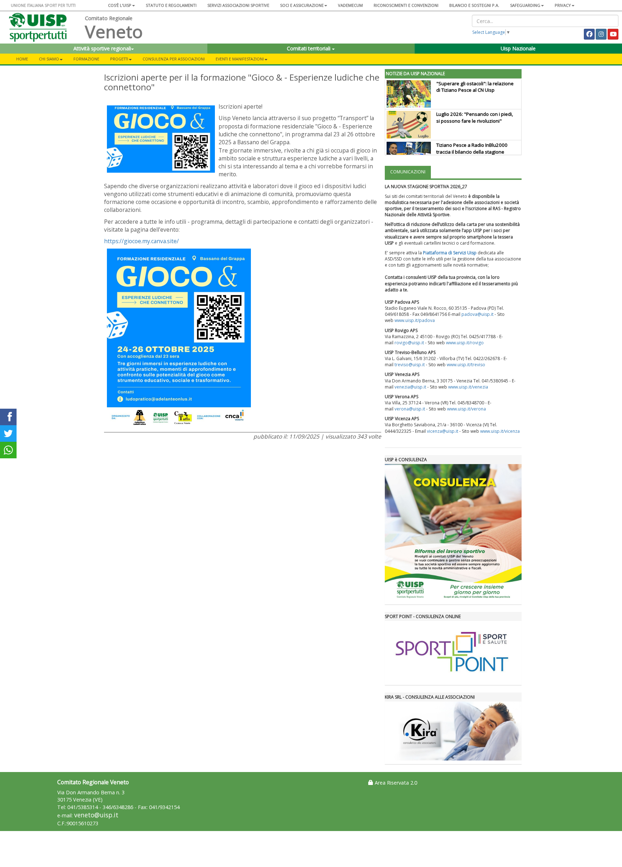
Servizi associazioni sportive (238, 5)
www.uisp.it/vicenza (500, 431)
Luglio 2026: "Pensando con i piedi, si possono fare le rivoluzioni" (474, 117)
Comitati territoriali (309, 48)
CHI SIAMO (49, 59)
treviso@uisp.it (410, 365)
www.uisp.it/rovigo (465, 343)
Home (22, 59)
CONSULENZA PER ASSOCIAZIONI (174, 59)
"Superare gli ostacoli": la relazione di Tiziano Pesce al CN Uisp (475, 87)
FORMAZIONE (86, 59)
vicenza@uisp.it (442, 431)
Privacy (563, 5)
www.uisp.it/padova (415, 320)
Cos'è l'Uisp (119, 5)
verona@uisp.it (410, 409)
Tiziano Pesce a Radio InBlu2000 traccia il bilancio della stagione (472, 148)
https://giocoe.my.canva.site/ (141, 241)
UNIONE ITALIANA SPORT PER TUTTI (43, 5)
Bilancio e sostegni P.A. (474, 5)
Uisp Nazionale (518, 48)
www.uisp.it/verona (466, 409)
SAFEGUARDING (525, 5)
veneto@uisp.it (96, 815)
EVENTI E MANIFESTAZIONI (240, 59)
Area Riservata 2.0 (395, 782)
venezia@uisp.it (410, 387)
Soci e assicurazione (302, 5)
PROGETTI (119, 59)
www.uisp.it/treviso (466, 365)
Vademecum (350, 5)
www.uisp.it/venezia (468, 387)
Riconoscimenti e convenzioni (406, 5)
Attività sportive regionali (102, 48)
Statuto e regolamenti (171, 5)
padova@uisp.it (477, 314)
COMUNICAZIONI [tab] (407, 172)
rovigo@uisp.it (409, 343)
